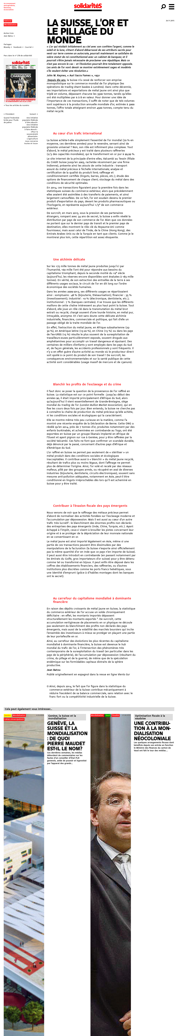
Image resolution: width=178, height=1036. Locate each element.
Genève (7, 715)
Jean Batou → (9, 36)
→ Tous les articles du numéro (16, 105)
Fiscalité (115, 715)
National (7, 21)
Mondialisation (10, 25)
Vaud (108, 715)
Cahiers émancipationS (14, 719)
